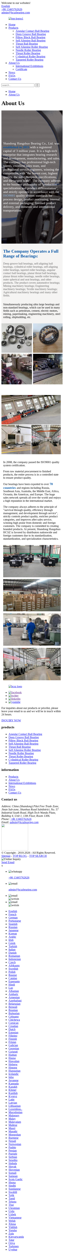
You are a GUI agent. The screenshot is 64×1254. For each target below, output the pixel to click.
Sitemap (5, 855)
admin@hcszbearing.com (15, 12)
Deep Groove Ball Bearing (31, 34)
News (12, 72)
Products (13, 27)
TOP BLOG (20, 855)
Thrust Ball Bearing (27, 43)
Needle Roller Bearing (28, 50)
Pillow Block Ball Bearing (30, 37)
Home (12, 24)
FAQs (12, 75)
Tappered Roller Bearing (29, 59)
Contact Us (15, 78)
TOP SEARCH (38, 855)
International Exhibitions (29, 66)
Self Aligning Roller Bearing (32, 46)
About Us (14, 62)
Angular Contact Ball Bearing (32, 30)
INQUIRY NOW (11, 720)
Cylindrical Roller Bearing (30, 56)
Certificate (21, 69)
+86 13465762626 (20, 819)
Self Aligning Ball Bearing (31, 40)
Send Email (7, 862)
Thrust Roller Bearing (28, 53)
